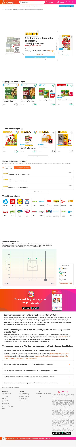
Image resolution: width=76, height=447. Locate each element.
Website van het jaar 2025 (7, 406)
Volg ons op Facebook (24, 394)
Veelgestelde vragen (6, 393)
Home (4, 6)
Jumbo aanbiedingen (11, 129)
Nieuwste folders (11, 6)
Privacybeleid (41, 438)
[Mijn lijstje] (72, 2)
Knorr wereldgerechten (31, 358)
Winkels (28, 6)
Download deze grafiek (66, 283)
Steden (41, 6)
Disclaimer (24, 438)
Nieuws (4, 408)
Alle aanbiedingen (6, 396)
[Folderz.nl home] (8, 2)
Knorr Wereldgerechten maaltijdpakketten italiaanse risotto (49, 356)
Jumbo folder (50, 50)
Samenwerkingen (39, 396)
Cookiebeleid (47, 438)
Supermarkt (7, 356)
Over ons (4, 401)
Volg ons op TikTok (23, 399)
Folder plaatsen (5, 403)
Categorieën (35, 6)
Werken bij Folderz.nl (6, 405)
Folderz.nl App (5, 400)
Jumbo (10, 9)
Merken (4, 398)
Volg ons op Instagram (24, 396)
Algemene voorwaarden (32, 438)
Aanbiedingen (21, 6)
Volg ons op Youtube (23, 398)
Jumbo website (63, 336)
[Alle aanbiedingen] (22, 129)
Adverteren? (4, 395)
